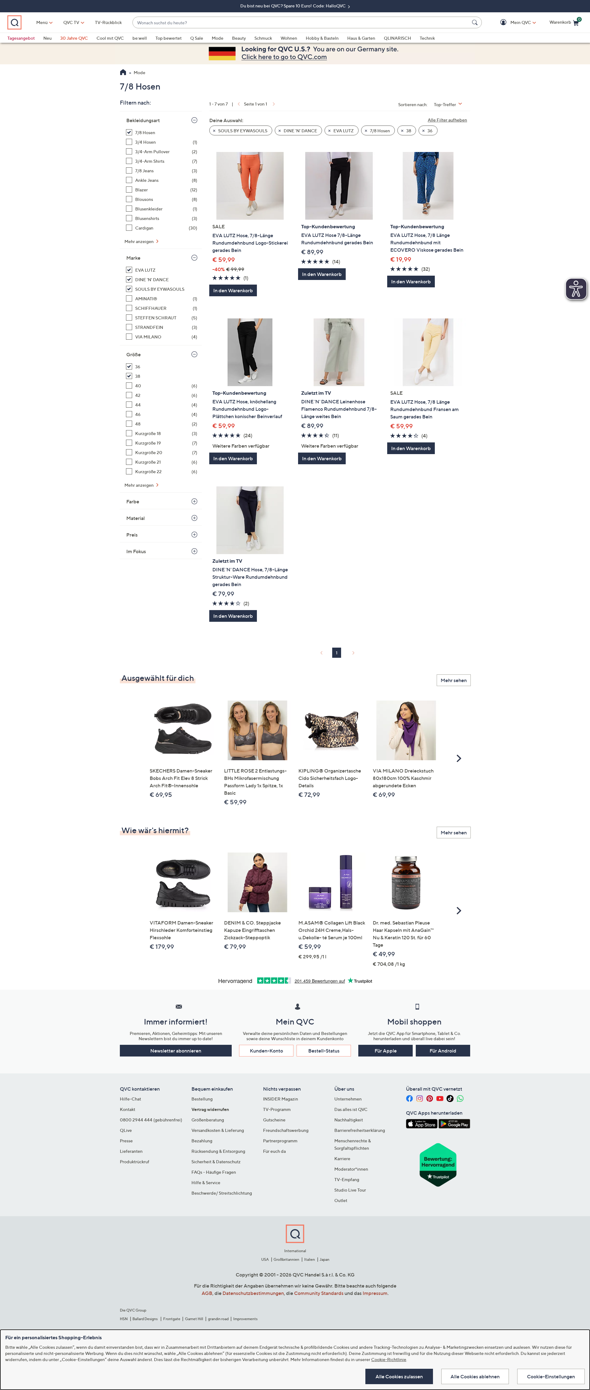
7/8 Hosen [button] (379, 130)
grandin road (218, 1318)
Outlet (340, 1200)
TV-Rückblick (108, 22)
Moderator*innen (351, 1169)
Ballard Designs (145, 1318)
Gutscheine (274, 1119)
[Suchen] (476, 22)
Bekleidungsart (143, 120)
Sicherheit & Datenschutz (216, 1161)
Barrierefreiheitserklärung (359, 1130)
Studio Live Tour (350, 1189)
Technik (427, 38)
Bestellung (202, 1098)
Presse (126, 1140)
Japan (324, 1259)
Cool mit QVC (110, 38)
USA (265, 1259)
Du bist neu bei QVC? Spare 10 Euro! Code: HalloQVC (293, 5)
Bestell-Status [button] (324, 1051)
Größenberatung (207, 1119)
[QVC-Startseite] (123, 73)
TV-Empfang (346, 1179)
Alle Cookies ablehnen (475, 1376)
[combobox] (301, 22)
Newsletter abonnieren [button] (175, 1051)
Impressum (375, 1293)
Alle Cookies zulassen (399, 1376)
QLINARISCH (397, 38)
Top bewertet (168, 38)
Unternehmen (348, 1098)
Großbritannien (286, 1259)
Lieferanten (131, 1151)
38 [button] (408, 130)
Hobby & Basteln (322, 38)
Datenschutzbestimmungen (253, 1293)
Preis (132, 535)
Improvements (245, 1318)
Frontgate (171, 1318)
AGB (207, 1293)
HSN (124, 1318)
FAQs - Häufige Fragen (213, 1172)
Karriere (342, 1158)
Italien (309, 1259)
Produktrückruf (134, 1161)
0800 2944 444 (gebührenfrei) (151, 1119)
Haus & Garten (361, 38)
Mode (217, 38)
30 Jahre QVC (74, 38)
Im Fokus (136, 551)
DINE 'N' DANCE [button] (300, 130)
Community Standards (319, 1293)
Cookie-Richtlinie (388, 1359)
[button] (512, 22)
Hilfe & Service (205, 1182)
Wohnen (289, 38)
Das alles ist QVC (351, 1109)
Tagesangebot (21, 38)
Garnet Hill (194, 1318)
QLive (126, 1130)
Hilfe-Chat (130, 1098)
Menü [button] (42, 22)
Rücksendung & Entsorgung (218, 1151)
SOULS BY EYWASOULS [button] (242, 130)
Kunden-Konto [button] (266, 1051)
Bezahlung (201, 1140)
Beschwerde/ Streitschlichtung (221, 1193)
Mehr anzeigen (139, 241)
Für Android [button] (443, 1051)
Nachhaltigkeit (348, 1119)
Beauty (239, 38)
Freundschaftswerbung (286, 1130)
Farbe (132, 501)
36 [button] (430, 130)
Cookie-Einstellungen (551, 1376)
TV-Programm (277, 1109)
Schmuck (263, 38)
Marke (133, 258)
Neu (47, 38)
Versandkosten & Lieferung (217, 1130)
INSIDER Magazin (280, 1098)
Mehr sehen (454, 680)
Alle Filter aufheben (447, 119)
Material (135, 518)
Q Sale (196, 38)
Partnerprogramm (280, 1140)
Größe (133, 354)
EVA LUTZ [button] (343, 130)
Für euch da (274, 1151)
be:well (139, 38)
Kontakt (127, 1109)
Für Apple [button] (386, 1051)
